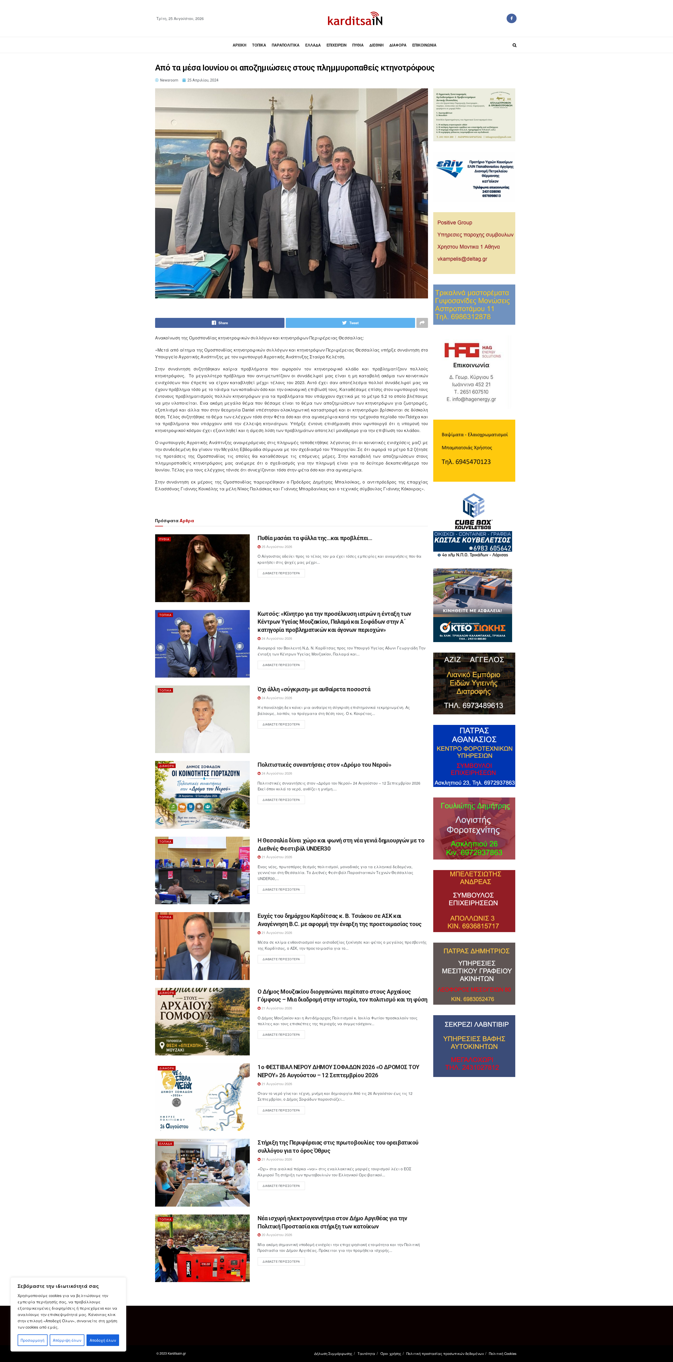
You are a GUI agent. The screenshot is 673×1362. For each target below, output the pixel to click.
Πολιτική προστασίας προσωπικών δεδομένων (445, 1353)
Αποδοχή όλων (103, 1340)
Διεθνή (376, 45)
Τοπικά (259, 45)
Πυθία (358, 45)
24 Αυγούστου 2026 (276, 638)
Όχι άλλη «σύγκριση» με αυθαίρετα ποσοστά (314, 689)
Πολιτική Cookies (503, 1353)
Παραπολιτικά (285, 45)
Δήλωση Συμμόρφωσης (333, 1353)
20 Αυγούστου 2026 (276, 1234)
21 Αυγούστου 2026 (276, 856)
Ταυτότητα (366, 1353)
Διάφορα (397, 45)
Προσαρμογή (32, 1340)
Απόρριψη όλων (67, 1340)
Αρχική (239, 45)
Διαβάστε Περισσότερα (281, 573)
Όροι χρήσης (390, 1353)
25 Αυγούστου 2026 (276, 546)
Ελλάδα (313, 45)
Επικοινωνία (424, 45)
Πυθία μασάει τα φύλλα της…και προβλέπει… (315, 538)
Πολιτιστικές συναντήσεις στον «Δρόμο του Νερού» (324, 764)
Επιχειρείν (336, 45)
